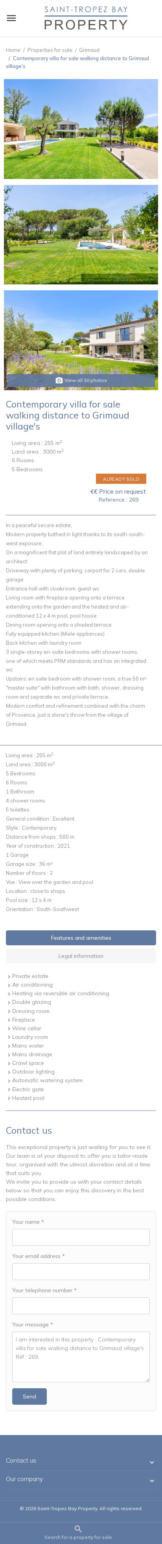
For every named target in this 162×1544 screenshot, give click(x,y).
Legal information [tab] (81, 955)
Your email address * (38, 1256)
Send (29, 1396)
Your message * (32, 1324)
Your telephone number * (44, 1290)
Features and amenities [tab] (81, 937)
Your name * (28, 1221)
